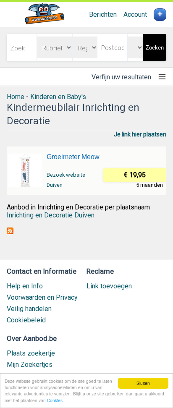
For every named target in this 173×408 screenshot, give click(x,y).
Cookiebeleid (26, 320)
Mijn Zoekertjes (29, 365)
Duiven (55, 185)
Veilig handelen (29, 309)
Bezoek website (66, 175)
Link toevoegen (109, 286)
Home (15, 97)
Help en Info (25, 286)
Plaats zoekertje (31, 353)
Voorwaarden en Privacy (42, 297)
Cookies (55, 400)
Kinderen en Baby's (58, 97)
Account (135, 14)
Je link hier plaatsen (140, 134)
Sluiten (143, 383)
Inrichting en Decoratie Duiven (50, 215)
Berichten (103, 14)
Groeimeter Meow (73, 156)
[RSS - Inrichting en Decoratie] (10, 232)
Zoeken (155, 47)
